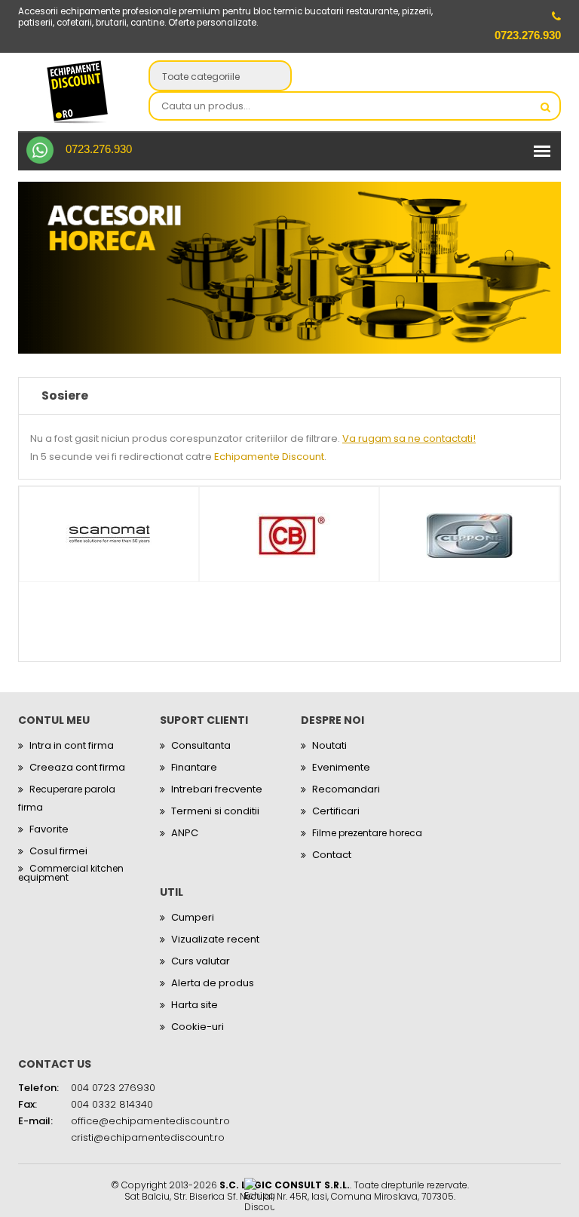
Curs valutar (200, 961)
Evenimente (341, 767)
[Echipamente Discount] (77, 91)
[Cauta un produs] (545, 107)
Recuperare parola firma (66, 798)
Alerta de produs (212, 983)
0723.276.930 (99, 149)
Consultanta (201, 745)
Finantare (194, 767)
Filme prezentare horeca (367, 832)
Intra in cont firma (71, 745)
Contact (331, 855)
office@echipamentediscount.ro (150, 1121)
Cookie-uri (197, 1026)
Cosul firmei (58, 851)
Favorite (49, 829)
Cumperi (192, 917)
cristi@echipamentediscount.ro (148, 1137)
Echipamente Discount (269, 456)
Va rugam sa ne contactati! (409, 438)
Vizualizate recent (215, 939)
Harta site (194, 1005)
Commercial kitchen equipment (71, 873)
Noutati (329, 745)
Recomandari (346, 789)
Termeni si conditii (215, 811)
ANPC (184, 833)
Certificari (336, 811)
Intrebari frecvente (216, 789)
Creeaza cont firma (77, 767)
